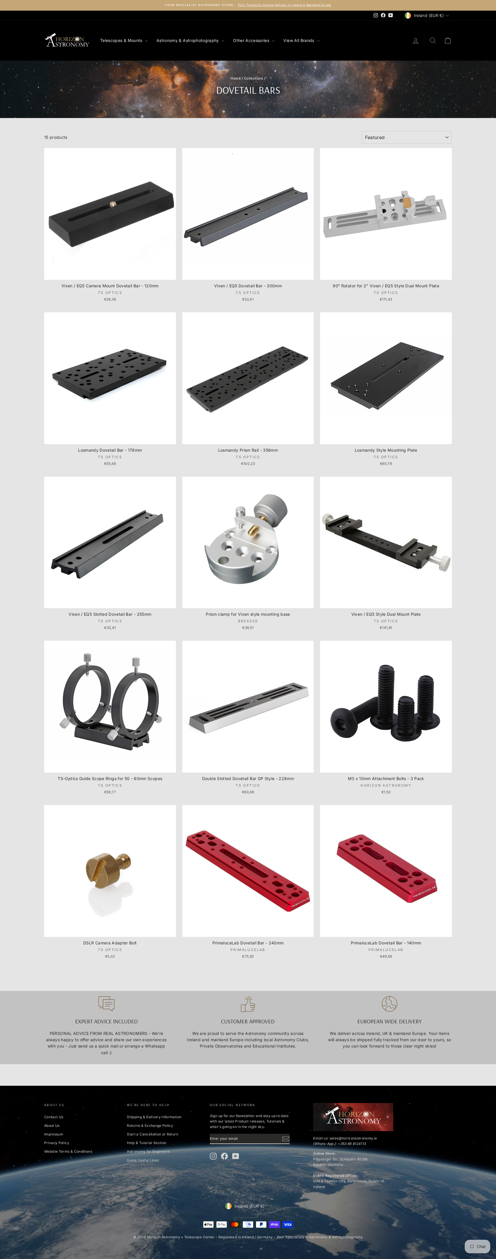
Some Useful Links (143, 1160)
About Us (52, 1125)
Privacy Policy (56, 1143)
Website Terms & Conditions (68, 1151)
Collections (253, 78)
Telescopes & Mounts (122, 40)
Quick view (109, 274)
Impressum (53, 1134)
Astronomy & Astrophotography (188, 40)
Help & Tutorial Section (146, 1143)
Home (235, 78)
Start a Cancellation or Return (152, 1134)
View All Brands (299, 40)
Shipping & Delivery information (154, 1117)
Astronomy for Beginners (148, 1151)
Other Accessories (251, 40)
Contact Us (53, 1117)
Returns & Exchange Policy (150, 1125)
